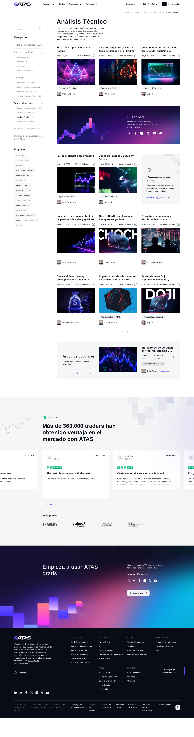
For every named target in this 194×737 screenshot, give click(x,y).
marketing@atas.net (158, 197)
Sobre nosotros (134, 673)
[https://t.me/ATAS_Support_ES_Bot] (134, 580)
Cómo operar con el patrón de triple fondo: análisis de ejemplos (159, 51)
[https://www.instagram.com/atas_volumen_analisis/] (144, 580)
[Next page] (127, 332)
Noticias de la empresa (137, 654)
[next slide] (64, 373)
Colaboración (165, 705)
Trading (130, 646)
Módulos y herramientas (81, 646)
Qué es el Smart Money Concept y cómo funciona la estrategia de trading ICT (73, 279)
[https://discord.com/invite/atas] (129, 580)
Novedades (104, 689)
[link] (130, 4)
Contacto (131, 681)
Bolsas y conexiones (80, 654)
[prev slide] (90, 373)
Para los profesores (164, 646)
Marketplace (104, 658)
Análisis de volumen (79, 642)
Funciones (76, 637)
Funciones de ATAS (136, 650)
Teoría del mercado (135, 642)
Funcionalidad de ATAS (110, 317)
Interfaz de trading (79, 650)
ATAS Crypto (104, 673)
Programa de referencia (166, 642)
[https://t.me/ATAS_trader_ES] (42, 692)
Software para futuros (80, 662)
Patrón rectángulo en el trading (75, 155)
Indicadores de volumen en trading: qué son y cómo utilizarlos (157, 349)
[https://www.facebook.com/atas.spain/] (26, 692)
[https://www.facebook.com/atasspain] (139, 580)
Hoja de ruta (104, 685)
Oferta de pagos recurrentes (147, 707)
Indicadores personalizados (111, 654)
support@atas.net (138, 574)
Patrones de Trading (67, 88)
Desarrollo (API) (78, 658)
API (100, 646)
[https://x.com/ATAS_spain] (150, 580)
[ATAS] (22, 4)
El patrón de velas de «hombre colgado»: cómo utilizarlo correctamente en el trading (117, 279)
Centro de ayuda (106, 650)
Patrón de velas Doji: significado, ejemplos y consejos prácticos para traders (160, 279)
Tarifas (62, 4)
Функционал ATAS (66, 196)
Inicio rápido (104, 642)
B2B (157, 650)
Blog (130, 637)
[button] (177, 707)
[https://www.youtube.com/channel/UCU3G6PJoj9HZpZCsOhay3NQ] (155, 580)
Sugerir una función (107, 681)
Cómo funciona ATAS (108, 677)
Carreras (131, 677)
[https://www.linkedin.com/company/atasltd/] (15, 692)
